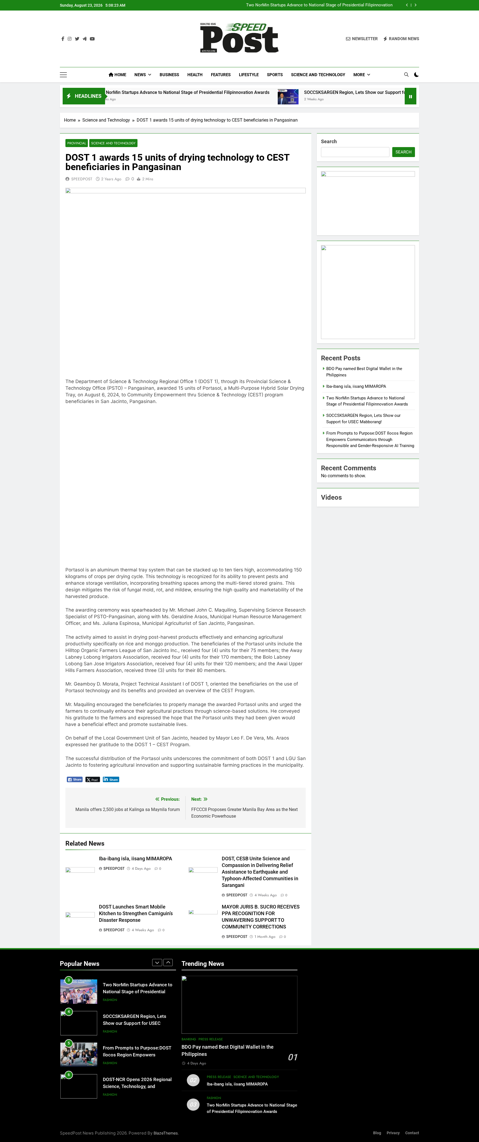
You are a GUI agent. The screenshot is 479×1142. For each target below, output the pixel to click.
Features (221, 74)
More (359, 74)
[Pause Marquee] (410, 96)
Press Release (210, 1039)
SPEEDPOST (81, 179)
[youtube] (92, 39)
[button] (70, 486)
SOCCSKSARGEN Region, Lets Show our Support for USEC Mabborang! (340, 92)
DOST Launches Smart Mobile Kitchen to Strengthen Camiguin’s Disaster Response (136, 913)
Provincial (76, 143)
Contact (412, 1133)
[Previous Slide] (407, 5)
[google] (84, 39)
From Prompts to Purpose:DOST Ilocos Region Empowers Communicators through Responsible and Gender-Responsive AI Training (370, 439)
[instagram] (69, 39)
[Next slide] (415, 5)
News (140, 74)
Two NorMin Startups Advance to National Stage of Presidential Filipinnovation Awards (319, 5)
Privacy (393, 1133)
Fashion (110, 999)
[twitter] (77, 39)
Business (169, 74)
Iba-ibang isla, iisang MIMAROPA (135, 858)
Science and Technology (318, 74)
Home (119, 74)
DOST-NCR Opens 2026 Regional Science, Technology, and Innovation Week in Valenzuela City (139, 1086)
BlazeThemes (166, 1133)
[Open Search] (406, 74)
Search (329, 141)
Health (195, 74)
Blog (377, 1133)
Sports (275, 74)
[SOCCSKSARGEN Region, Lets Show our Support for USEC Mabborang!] (253, 99)
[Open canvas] (63, 74)
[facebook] (63, 39)
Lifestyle (249, 74)
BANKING (189, 1039)
